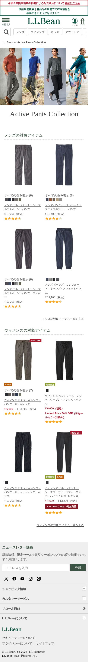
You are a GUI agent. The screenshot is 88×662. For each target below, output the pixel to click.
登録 (78, 567)
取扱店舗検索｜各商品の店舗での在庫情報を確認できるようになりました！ (44, 11)
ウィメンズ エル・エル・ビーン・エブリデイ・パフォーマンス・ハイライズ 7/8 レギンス (63, 492)
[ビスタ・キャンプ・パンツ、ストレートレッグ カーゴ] (23, 432)
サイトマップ (45, 643)
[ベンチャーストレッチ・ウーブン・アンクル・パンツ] (64, 340)
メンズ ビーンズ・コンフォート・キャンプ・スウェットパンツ (63, 288)
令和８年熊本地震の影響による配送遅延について (44, 3)
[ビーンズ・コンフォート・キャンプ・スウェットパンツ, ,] (46, 279)
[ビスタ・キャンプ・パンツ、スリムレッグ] (23, 340)
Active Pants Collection (31, 42)
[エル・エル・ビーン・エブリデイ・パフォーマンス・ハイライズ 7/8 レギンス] (64, 432)
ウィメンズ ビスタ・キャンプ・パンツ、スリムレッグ (22, 402)
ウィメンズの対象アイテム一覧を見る (60, 525)
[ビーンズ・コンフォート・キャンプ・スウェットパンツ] (64, 229)
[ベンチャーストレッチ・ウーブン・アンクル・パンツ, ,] (46, 390)
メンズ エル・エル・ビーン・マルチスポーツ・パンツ (22, 207)
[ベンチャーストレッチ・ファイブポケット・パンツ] (64, 145)
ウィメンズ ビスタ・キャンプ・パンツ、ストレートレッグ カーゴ (22, 492)
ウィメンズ (38, 32)
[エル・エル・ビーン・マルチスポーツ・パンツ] (23, 145)
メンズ (20, 32)
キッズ (55, 32)
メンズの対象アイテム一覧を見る (63, 319)
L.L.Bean (8, 42)
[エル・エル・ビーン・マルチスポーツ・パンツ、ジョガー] (23, 229)
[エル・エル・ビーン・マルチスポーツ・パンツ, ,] (6, 199)
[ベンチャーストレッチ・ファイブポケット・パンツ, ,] (46, 199)
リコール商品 (11, 608)
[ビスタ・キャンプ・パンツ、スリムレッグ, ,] (6, 394)
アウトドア (72, 32)
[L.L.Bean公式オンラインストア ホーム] (44, 19)
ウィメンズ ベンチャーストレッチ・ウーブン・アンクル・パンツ (63, 399)
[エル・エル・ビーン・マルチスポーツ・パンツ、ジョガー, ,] (6, 283)
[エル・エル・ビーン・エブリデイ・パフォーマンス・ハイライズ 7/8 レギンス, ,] (46, 482)
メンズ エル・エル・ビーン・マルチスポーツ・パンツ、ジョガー (22, 293)
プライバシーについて (17, 643)
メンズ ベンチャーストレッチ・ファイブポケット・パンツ (63, 207)
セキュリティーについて (18, 638)
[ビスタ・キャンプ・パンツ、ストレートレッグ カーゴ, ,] (6, 482)
